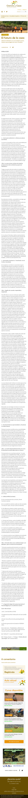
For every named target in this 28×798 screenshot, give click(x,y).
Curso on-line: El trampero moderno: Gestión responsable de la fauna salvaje (13, 719)
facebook (10, 47)
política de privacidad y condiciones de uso (14, 791)
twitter (13, 47)
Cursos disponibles (14, 690)
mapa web (14, 789)
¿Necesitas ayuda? (14, 779)
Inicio (7, 16)
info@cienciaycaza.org (14, 781)
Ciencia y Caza (14, 4)
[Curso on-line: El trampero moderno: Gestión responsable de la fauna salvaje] (14, 716)
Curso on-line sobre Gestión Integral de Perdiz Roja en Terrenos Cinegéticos (13, 703)
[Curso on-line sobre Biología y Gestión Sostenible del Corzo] (14, 732)
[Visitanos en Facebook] (4, 12)
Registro (25, 9)
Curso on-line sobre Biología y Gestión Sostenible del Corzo (13, 735)
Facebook (19, 770)
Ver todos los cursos (14, 741)
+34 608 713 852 (15, 783)
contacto (14, 793)
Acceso (19, 9)
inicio (14, 787)
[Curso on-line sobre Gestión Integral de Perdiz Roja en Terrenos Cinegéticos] (14, 701)
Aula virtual (10, 680)
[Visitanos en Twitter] (6, 12)
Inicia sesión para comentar (8, 662)
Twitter (22, 770)
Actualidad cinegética (15, 16)
